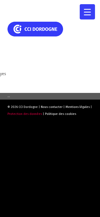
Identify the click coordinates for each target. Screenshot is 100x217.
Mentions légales (78, 107)
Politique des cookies (60, 114)
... (9, 96)
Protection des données (25, 114)
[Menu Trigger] (87, 11)
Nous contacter (51, 107)
